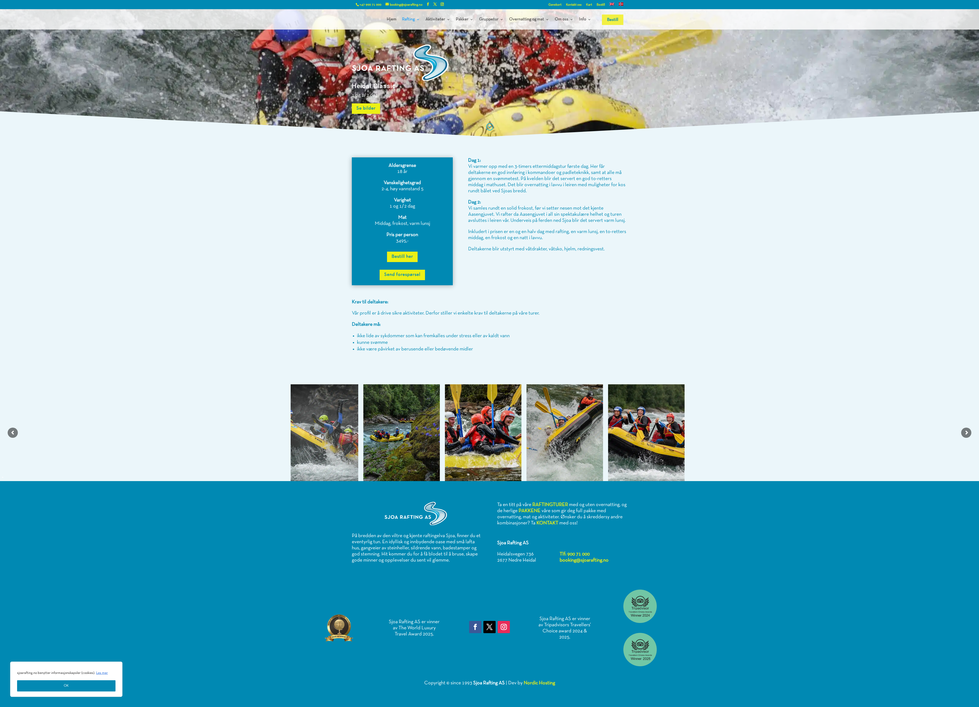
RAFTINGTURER (550, 504)
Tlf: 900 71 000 (575, 554)
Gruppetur (488, 19)
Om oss (561, 19)
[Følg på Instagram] (504, 627)
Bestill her (402, 256)
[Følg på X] (489, 627)
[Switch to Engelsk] (612, 6)
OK (66, 685)
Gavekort (554, 4)
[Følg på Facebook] (475, 627)
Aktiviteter (435, 19)
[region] (66, 679)
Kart (589, 4)
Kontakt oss (574, 4)
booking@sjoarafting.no (584, 560)
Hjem (391, 19)
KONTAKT (547, 523)
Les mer (102, 673)
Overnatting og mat (526, 19)
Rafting (408, 19)
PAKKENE (529, 511)
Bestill (601, 4)
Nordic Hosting (539, 683)
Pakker (462, 19)
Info (582, 19)
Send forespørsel (402, 275)
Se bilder (366, 108)
